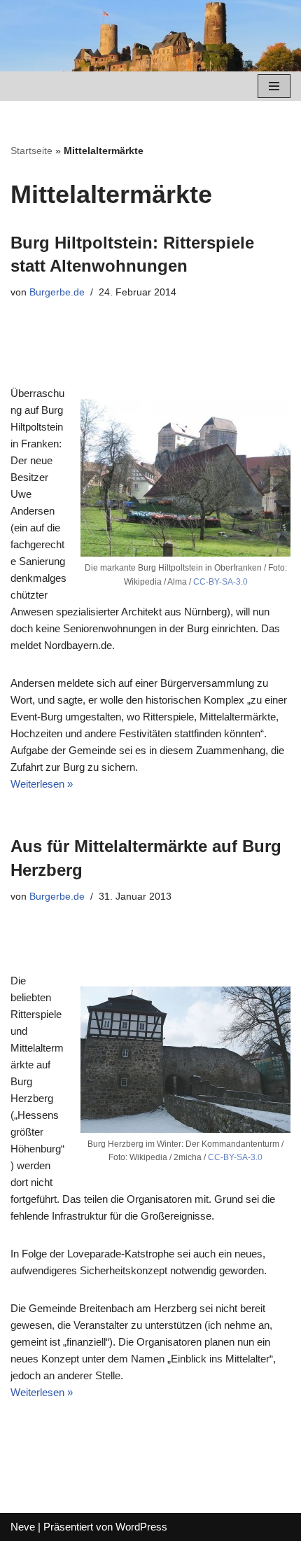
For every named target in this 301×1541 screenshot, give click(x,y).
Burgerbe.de (57, 292)
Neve (22, 1527)
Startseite (31, 150)
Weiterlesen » (41, 784)
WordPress (141, 1527)
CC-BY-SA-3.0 (220, 582)
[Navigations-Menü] (274, 86)
